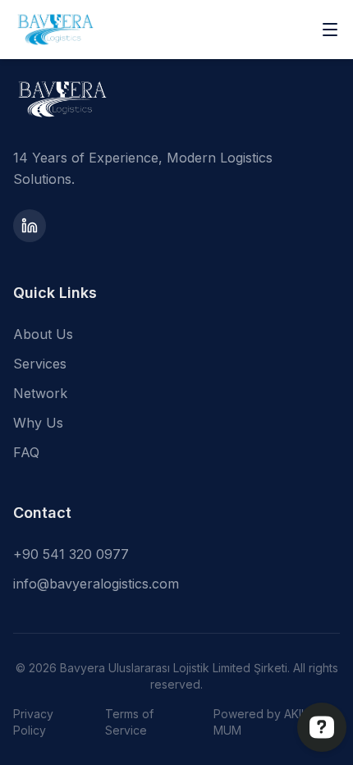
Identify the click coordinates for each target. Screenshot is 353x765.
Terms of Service (129, 722)
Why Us (38, 423)
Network (40, 393)
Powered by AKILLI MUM (264, 722)
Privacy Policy (33, 722)
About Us (43, 334)
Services (39, 363)
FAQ (26, 452)
